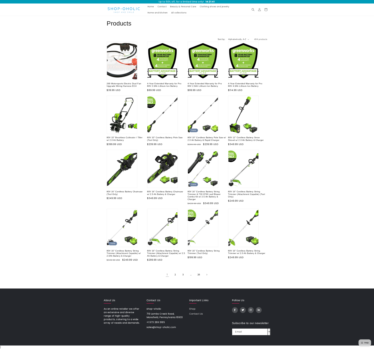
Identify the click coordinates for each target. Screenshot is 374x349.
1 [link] (167, 274)
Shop (192, 309)
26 (199, 274)
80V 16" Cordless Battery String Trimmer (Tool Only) (204, 252)
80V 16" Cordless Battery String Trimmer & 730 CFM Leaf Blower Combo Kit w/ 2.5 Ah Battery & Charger (204, 195)
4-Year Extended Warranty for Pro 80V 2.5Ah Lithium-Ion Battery (205, 85)
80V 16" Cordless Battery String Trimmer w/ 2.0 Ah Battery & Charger (246, 252)
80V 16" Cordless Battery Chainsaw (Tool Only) (125, 193)
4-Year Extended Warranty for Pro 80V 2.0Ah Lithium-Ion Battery (164, 85)
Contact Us (196, 313)
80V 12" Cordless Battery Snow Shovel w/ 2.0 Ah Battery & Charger (246, 138)
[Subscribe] (268, 331)
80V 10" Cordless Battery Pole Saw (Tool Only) (165, 138)
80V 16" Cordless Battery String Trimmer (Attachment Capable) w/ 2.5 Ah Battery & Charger (166, 253)
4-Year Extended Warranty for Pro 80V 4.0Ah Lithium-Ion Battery (245, 85)
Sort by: (221, 39)
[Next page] (207, 274)
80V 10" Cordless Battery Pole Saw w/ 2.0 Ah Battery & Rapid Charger (207, 138)
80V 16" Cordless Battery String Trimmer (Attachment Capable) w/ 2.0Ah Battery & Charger (124, 253)
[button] (253, 9)
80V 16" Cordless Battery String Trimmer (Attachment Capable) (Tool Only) (246, 194)
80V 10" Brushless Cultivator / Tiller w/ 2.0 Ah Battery (124, 138)
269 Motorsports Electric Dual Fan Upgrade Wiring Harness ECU (124, 85)
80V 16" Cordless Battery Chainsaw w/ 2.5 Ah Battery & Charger (165, 193)
